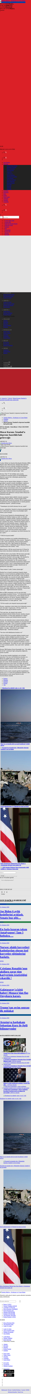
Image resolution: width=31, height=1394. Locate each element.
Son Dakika (6, 162)
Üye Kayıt (6, 344)
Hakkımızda (6, 351)
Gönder (2, 876)
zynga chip (7, 222)
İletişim (5, 353)
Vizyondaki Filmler (12, 165)
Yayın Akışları (11, 175)
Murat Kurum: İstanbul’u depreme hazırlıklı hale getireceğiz (13, 399)
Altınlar (9, 187)
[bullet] (13, 876)
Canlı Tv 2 (10, 173)
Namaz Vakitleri (11, 180)
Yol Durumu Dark (8, 296)
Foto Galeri (6, 197)
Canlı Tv (9, 172)
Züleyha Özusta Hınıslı (10, 223)
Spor (4, 194)
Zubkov (6, 227)
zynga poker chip (9, 220)
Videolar (5, 198)
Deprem (5, 680)
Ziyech (6, 233)
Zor (5, 228)
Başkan (5, 678)
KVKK (27, 1390)
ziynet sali (7, 231)
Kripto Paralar (11, 183)
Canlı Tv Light (7, 297)
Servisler (5, 164)
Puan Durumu (11, 181)
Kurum (5, 683)
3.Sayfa (10, 398)
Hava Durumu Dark (8, 294)
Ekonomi (5, 192)
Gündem (5, 191)
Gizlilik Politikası (16, 1390)
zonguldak (7, 230)
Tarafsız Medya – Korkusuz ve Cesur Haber (15, 417)
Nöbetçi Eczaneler (12, 176)
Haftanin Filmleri (11, 167)
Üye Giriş (6, 342)
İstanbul (5, 681)
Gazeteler (6, 201)
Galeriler (6, 362)
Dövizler (9, 184)
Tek (4, 685)
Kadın (5, 195)
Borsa (7, 1304)
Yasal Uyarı (20, 1392)
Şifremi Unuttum (8, 345)
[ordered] (11, 876)
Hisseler (9, 186)
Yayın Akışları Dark (8, 304)
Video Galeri (6, 333)
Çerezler (23, 1390)
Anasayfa (6, 350)
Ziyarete (6, 234)
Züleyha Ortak (8, 225)
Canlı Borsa (10, 178)
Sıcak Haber (6, 338)
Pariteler (9, 189)
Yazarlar (5, 200)
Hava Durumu (11, 169)
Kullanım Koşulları (12, 1392)
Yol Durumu (10, 170)
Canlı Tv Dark (7, 302)
